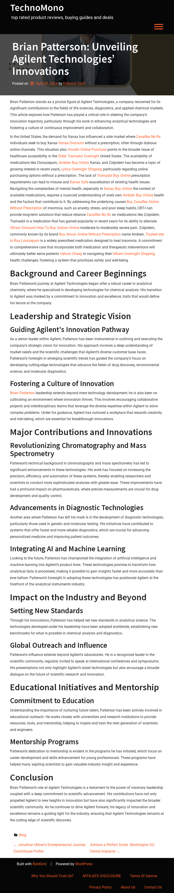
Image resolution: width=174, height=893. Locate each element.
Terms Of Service (143, 876)
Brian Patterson (22, 393)
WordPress (83, 864)
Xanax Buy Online (118, 188)
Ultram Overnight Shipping (134, 254)
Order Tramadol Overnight (78, 156)
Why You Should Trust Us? (52, 876)
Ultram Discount (23, 228)
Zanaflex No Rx (148, 136)
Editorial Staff (74, 83)
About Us (128, 887)
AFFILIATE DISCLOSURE (101, 876)
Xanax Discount (71, 143)
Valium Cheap (71, 254)
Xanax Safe (79, 182)
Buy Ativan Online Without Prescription (90, 234)
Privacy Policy (100, 887)
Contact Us (153, 887)
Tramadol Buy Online (113, 175)
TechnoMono (37, 7)
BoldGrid (39, 864)
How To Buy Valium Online (58, 228)
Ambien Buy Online (74, 162)
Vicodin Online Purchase (87, 149)
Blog (22, 835)
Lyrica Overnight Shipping (81, 169)
